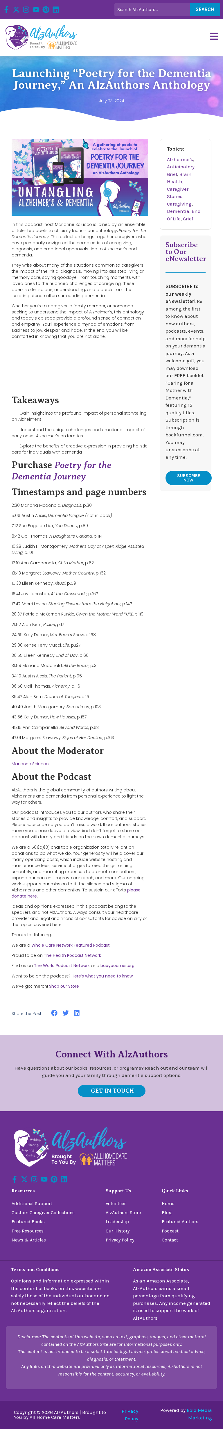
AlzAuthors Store (123, 1212)
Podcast (170, 1231)
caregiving (179, 204)
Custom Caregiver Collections (43, 1212)
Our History (118, 1231)
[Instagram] (26, 9)
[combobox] (152, 9)
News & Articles (29, 1240)
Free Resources (28, 1231)
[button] (54, 1013)
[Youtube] (36, 9)
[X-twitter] (16, 9)
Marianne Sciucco (30, 764)
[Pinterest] (45, 9)
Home (168, 1203)
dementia (178, 211)
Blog (167, 1212)
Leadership (117, 1221)
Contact (170, 1240)
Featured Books (28, 1221)
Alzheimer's (180, 159)
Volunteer (116, 1203)
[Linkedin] (55, 9)
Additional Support (32, 1203)
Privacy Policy (120, 1240)
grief (188, 219)
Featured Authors (180, 1221)
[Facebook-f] (6, 9)
